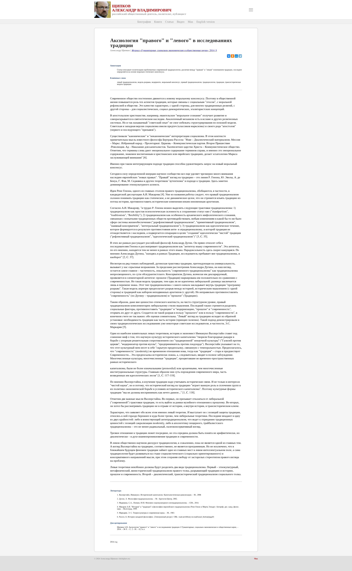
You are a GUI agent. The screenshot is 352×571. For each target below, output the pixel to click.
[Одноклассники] (232, 56)
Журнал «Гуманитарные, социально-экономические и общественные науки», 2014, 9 (174, 50)
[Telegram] (240, 56)
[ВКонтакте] (228, 56)
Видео (181, 21)
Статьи (169, 21)
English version (205, 21)
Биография (144, 21)
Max (190, 21)
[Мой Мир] (236, 56)
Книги (158, 21)
